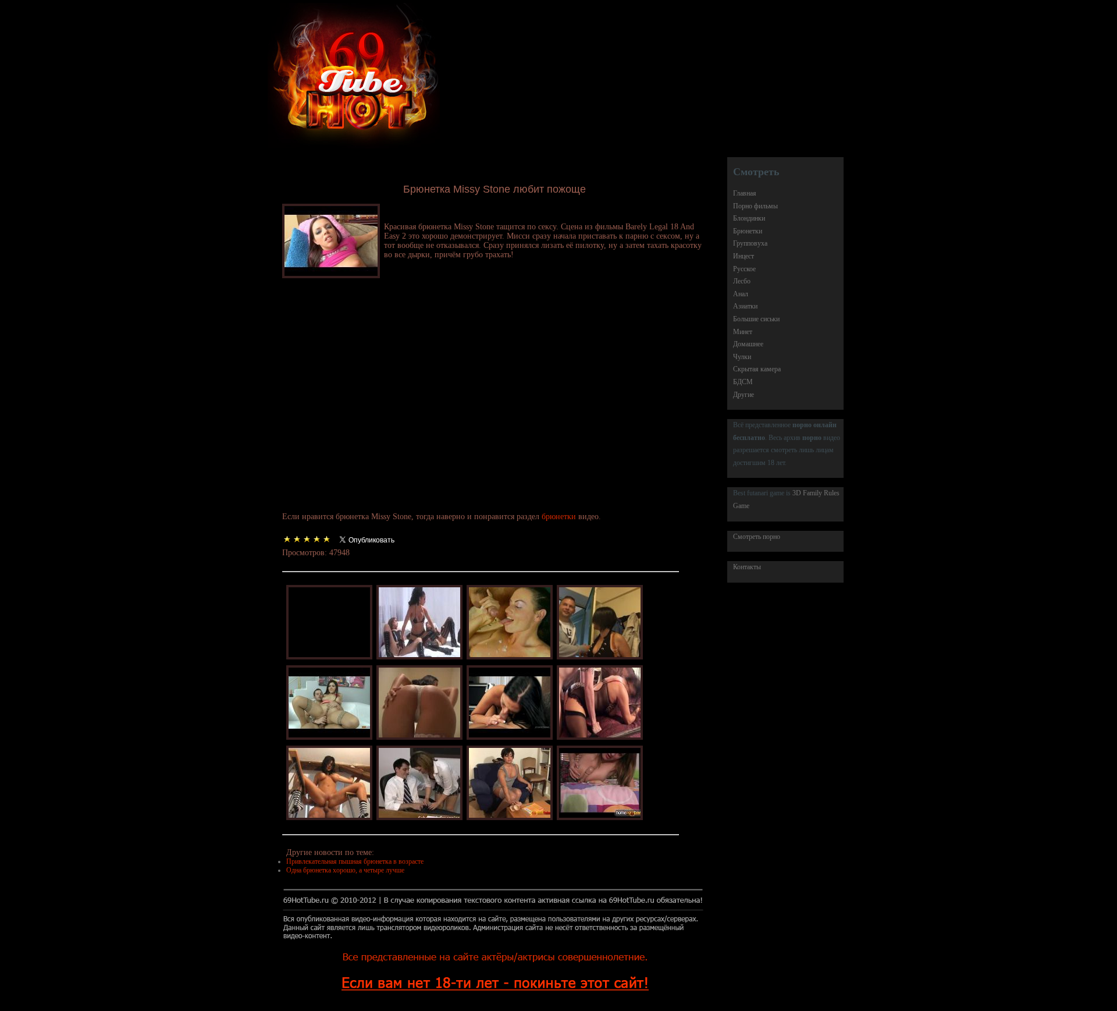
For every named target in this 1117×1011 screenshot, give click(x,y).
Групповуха (750, 243)
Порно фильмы (755, 206)
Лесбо (741, 281)
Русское (744, 269)
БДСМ (743, 382)
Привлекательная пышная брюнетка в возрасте (355, 861)
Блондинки (749, 218)
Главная (744, 193)
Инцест (743, 256)
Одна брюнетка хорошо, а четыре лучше (345, 870)
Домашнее (748, 344)
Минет (742, 332)
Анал (740, 294)
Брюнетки (747, 231)
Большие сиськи (756, 319)
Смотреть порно (756, 537)
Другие (743, 395)
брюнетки (559, 516)
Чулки (742, 357)
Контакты (747, 567)
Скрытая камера (757, 369)
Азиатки (745, 306)
